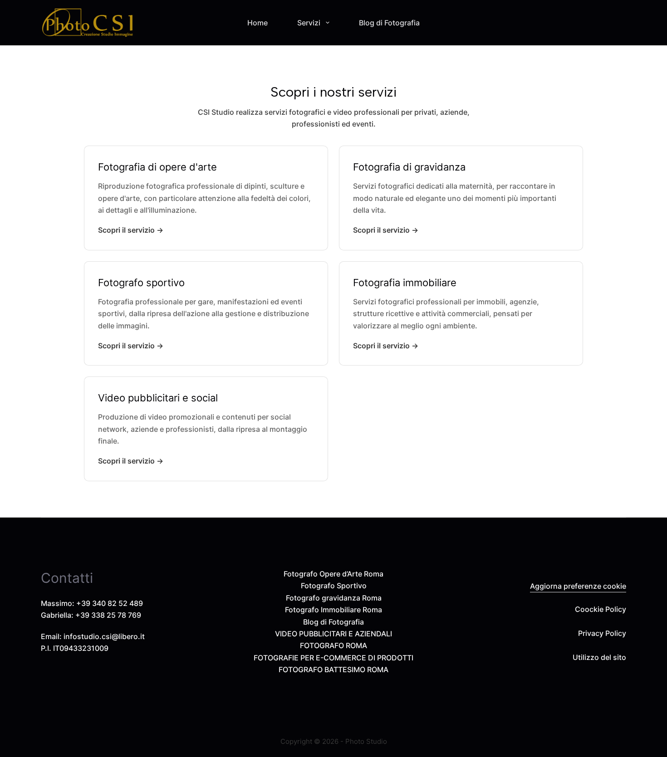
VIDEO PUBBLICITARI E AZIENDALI (333, 633)
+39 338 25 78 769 (108, 615)
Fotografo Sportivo (334, 585)
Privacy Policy (602, 633)
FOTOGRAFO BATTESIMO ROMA (333, 669)
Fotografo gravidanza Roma (334, 597)
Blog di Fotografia (389, 22)
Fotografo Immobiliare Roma (333, 609)
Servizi (308, 22)
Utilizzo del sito (599, 657)
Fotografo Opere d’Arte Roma (333, 573)
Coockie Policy (600, 609)
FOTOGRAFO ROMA (333, 645)
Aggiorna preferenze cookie (578, 586)
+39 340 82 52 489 (109, 603)
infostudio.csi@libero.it (104, 636)
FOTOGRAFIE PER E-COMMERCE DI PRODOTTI (333, 657)
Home (257, 22)
